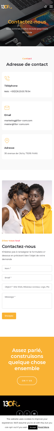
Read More (43, 427)
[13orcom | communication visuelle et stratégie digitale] (6, 6)
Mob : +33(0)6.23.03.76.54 (17, 91)
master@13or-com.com (16, 124)
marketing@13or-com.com (18, 120)
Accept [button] (33, 427)
